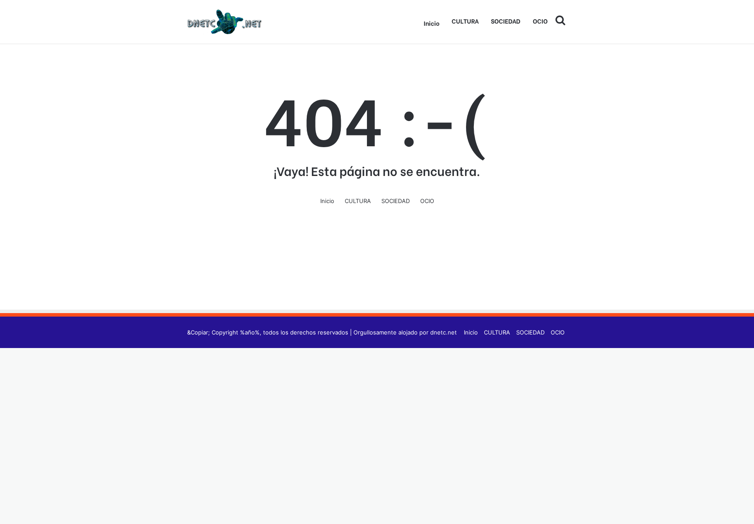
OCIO (540, 20)
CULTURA (465, 20)
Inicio (431, 23)
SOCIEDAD (506, 20)
